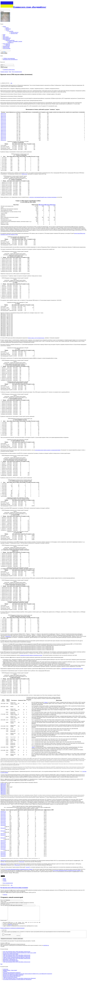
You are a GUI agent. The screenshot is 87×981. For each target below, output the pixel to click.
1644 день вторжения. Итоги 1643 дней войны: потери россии (16, 958)
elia (11, 83)
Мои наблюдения (7, 38)
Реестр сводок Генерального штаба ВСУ (12, 972)
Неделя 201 (3, 849)
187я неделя (3, 114)
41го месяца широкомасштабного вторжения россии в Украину (19, 869)
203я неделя (3, 137)
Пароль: (3, 65)
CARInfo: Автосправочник (9, 58)
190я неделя (3, 119)
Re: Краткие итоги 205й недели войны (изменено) (14, 887)
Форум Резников (6, 48)
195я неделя (3, 126)
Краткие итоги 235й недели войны (10, 953)
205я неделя (3, 140)
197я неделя (3, 128)
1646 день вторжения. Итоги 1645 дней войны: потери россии (16, 955)
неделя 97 (28, 867)
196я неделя (3, 127)
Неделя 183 (3, 816)
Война (4, 26)
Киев (4, 34)
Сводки (7, 30)
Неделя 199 (3, 846)
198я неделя (3, 130)
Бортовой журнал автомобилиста (10, 59)
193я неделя (3, 123)
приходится (7, 636)
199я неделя (3, 131)
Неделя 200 (3, 847)
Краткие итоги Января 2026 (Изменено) (11, 975)
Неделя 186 (3, 821)
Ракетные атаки (14, 33)
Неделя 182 (3, 815)
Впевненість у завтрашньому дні (10, 959)
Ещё (1, 964)
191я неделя (3, 120)
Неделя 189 (3, 825)
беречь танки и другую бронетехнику (36, 337)
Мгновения (8, 28)
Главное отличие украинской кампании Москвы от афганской (16, 957)
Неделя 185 (3, 819)
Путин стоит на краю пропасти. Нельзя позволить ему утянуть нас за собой (19, 952)
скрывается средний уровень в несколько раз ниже (31, 655)
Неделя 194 (3, 837)
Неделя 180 (3, 812)
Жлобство (8, 44)
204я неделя (3, 138)
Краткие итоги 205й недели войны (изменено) (13, 974)
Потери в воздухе (14, 32)
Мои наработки (6, 39)
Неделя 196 (3, 842)
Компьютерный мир (10, 40)
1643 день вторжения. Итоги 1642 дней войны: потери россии (16, 961)
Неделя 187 (3, 822)
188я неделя (3, 116)
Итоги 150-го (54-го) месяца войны (10, 960)
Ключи (7, 27)
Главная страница (4, 71)
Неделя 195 (3, 840)
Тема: (2, 905)
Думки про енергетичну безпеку (10, 977)
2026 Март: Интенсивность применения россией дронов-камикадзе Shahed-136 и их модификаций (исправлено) (27, 973)
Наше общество (6, 43)
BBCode (10, 924)
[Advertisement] (24, 79)
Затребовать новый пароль (9, 69)
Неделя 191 (3, 830)
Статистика (10, 31)
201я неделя (3, 134)
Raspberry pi (10, 42)
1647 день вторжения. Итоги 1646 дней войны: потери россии (16, 951)
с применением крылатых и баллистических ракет (72, 668)
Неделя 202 (3, 851)
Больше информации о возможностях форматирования (12, 928)
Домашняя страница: (5, 903)
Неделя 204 (3, 854)
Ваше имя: (3, 900)
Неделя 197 (3, 843)
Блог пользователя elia (17, 71)
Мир (4, 35)
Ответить (5, 894)
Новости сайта (6, 47)
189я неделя (3, 117)
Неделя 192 (3, 833)
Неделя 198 (3, 844)
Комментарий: (4, 920)
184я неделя (3, 860)
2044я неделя (3, 783)
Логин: (2, 64)
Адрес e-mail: (3, 901)
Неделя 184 (3, 818)
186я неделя (3, 113)
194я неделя (3, 124)
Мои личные (6, 36)
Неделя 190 (3, 828)
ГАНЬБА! (5, 971)
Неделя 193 (3, 835)
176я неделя (21, 861)
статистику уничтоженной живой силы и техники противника (43, 197)
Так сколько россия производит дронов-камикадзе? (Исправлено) (17, 979)
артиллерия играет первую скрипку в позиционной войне (47, 450)
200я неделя (3, 133)
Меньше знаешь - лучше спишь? (10, 970)
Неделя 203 (3, 853)
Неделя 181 (3, 814)
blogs (10, 71)
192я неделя (3, 121)
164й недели (24, 173)
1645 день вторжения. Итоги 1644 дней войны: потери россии (16, 956)
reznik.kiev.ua (46, 945)
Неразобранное (6, 46)
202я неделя (3, 135)
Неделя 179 (3, 811)
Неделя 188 (3, 823)
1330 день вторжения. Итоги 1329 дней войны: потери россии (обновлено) (19, 978)
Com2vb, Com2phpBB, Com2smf (15, 41)
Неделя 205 (3, 856)
